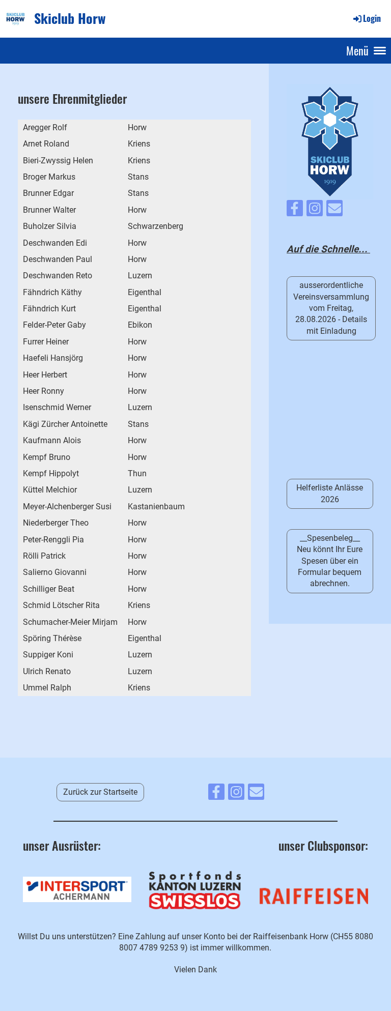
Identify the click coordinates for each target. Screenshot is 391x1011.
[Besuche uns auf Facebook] (295, 210)
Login (372, 18)
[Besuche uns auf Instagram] (314, 210)
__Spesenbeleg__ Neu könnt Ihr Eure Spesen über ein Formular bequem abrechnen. (329, 561)
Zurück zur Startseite (100, 792)
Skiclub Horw (70, 18)
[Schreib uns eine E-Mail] (334, 210)
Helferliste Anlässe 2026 (329, 493)
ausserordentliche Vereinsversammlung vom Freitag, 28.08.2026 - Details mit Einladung (331, 308)
